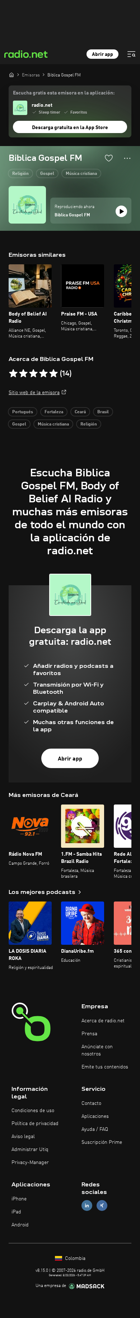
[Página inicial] (11, 75)
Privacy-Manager (30, 1162)
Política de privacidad (35, 1123)
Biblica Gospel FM (72, 215)
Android (20, 1224)
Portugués (22, 412)
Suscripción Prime (101, 1142)
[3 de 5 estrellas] (33, 374)
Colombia (74, 1258)
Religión (20, 174)
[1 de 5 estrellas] (13, 374)
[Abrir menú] (131, 54)
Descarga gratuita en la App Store (70, 127)
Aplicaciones (95, 1116)
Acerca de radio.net (103, 1020)
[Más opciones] (127, 158)
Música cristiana (81, 174)
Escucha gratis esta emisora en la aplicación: (64, 93)
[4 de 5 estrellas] (43, 374)
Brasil (103, 412)
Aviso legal (23, 1136)
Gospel (47, 174)
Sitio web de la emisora (34, 392)
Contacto (91, 1103)
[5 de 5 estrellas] (53, 374)
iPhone (19, 1199)
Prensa (89, 1033)
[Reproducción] (121, 211)
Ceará (80, 412)
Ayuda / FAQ (94, 1129)
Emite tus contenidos (104, 1067)
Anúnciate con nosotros (97, 1050)
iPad (16, 1212)
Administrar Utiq (29, 1149)
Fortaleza (54, 412)
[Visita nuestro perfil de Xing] (102, 1205)
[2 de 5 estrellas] (23, 374)
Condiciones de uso (32, 1110)
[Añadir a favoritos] (109, 158)
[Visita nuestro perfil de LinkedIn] (87, 1205)
